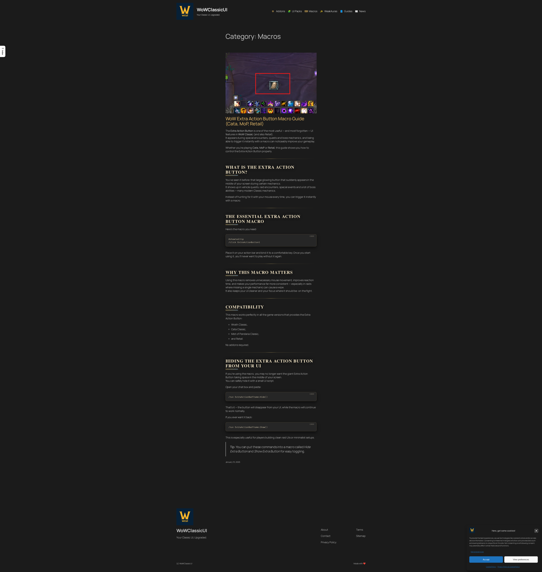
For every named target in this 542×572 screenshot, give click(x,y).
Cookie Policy (491, 567)
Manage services (477, 552)
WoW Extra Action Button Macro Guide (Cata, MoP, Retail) (265, 121)
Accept (486, 559)
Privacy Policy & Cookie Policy (509, 567)
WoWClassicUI (212, 9)
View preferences (521, 559)
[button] (536, 530)
